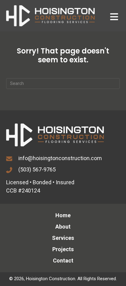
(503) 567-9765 (37, 169)
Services (63, 238)
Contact (63, 260)
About (63, 226)
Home (63, 215)
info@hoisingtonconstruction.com (60, 158)
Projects (63, 249)
